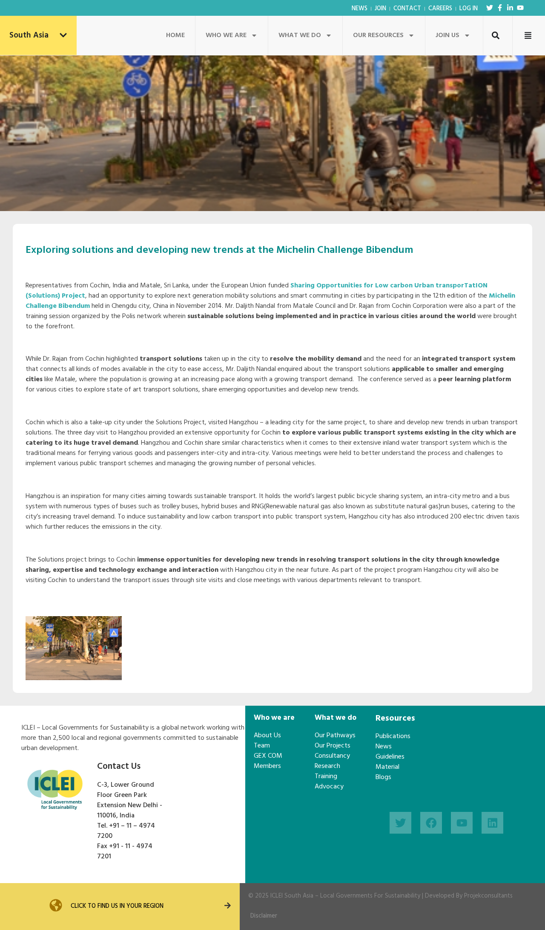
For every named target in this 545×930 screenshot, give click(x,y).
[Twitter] (489, 7)
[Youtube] (520, 7)
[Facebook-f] (499, 7)
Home (175, 35)
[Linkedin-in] (510, 7)
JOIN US (447, 35)
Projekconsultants (488, 896)
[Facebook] (431, 823)
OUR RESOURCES (378, 35)
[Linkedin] (492, 823)
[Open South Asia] (63, 35)
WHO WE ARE (226, 35)
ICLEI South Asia (291, 896)
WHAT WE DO (299, 35)
